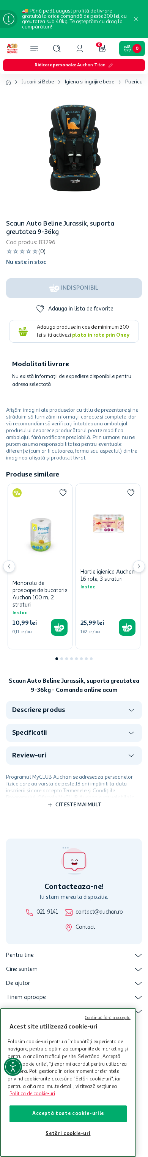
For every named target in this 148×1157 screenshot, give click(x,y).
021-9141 (47, 912)
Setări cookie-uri (68, 1133)
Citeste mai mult (78, 804)
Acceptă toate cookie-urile (68, 1113)
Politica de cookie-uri (32, 1093)
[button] (57, 48)
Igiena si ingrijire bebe (89, 82)
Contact (85, 927)
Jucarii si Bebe (38, 82)
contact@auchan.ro (99, 912)
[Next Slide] (139, 566)
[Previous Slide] (9, 566)
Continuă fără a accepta (108, 1018)
